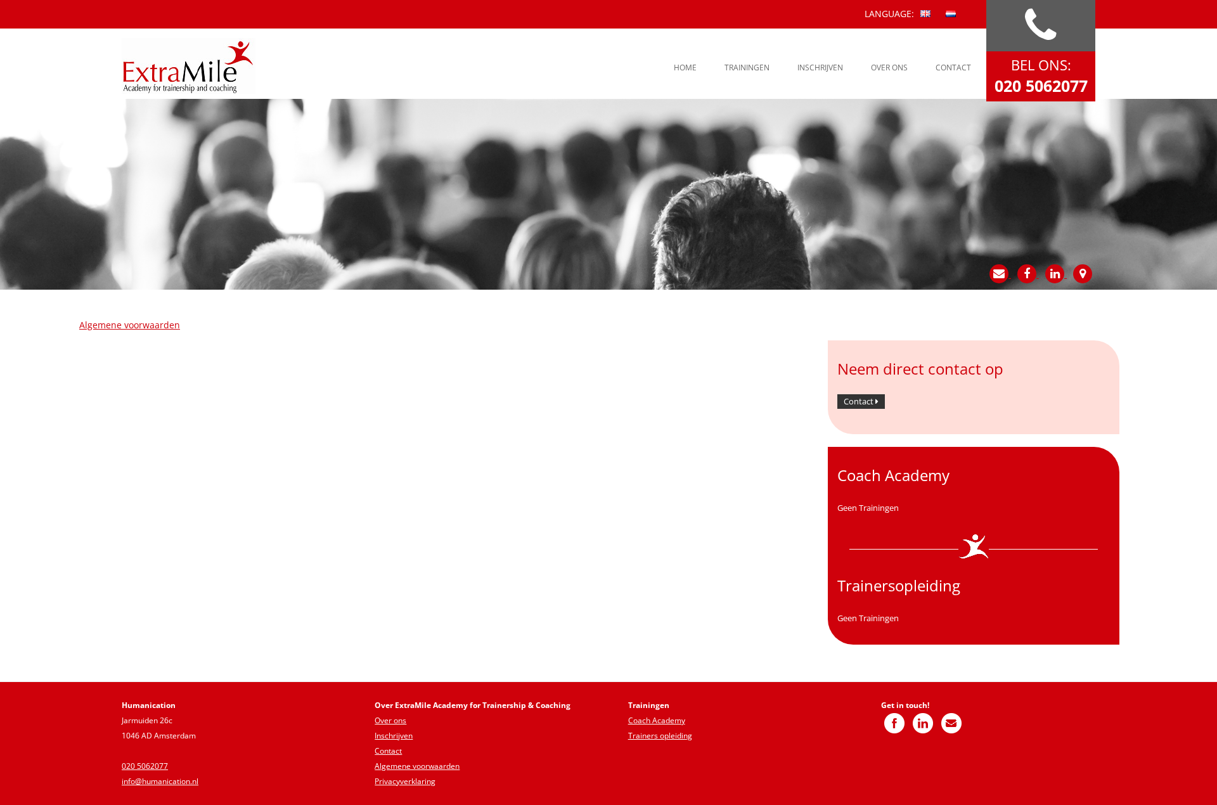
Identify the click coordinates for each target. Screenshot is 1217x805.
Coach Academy (656, 720)
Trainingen (746, 67)
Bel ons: (1041, 75)
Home (685, 67)
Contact (953, 67)
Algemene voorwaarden (129, 325)
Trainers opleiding (660, 735)
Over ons (889, 67)
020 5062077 (145, 766)
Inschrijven (820, 67)
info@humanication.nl (160, 781)
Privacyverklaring (405, 781)
